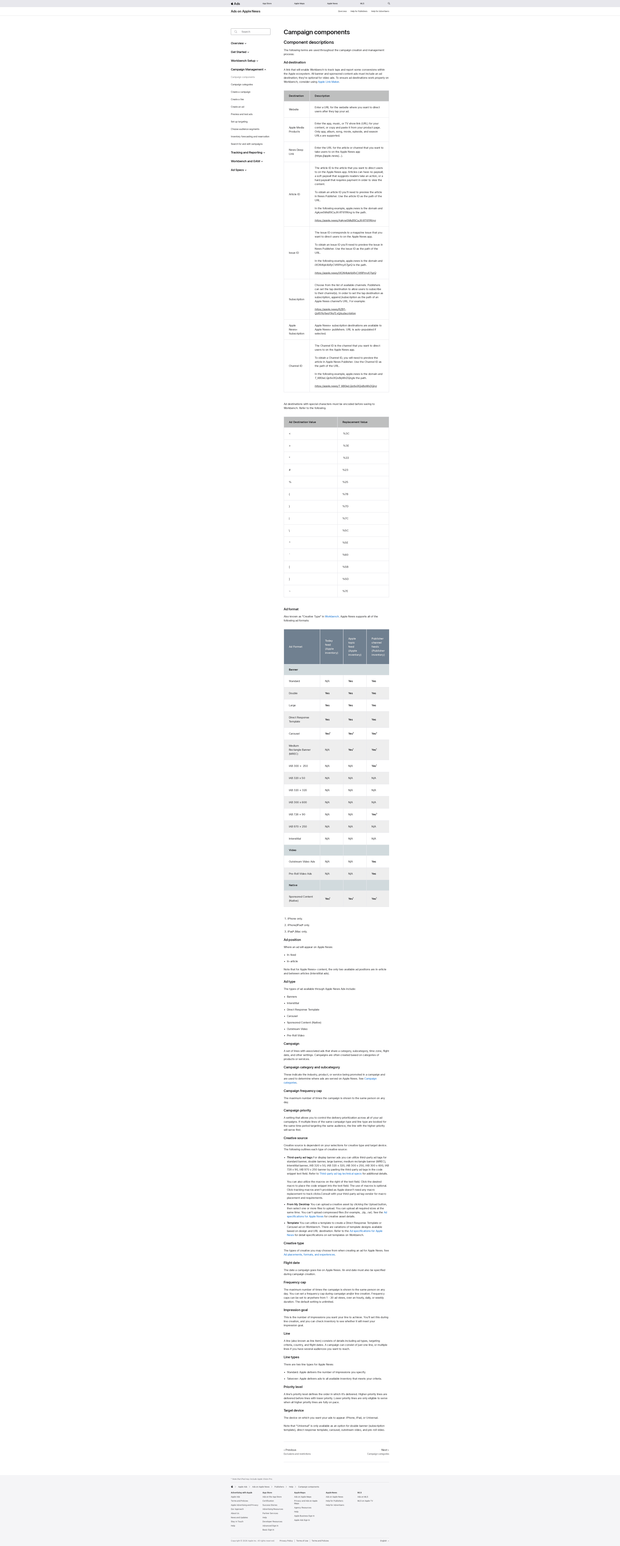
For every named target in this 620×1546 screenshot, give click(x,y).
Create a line (237, 99)
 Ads (235, 4)
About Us (235, 1513)
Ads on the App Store (272, 1497)
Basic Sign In (268, 1530)
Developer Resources (272, 1521)
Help (233, 1526)
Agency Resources (302, 1508)
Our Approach (237, 1509)
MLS (362, 3)
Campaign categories (242, 84)
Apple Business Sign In (304, 1516)
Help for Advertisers (380, 11)
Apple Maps (299, 3)
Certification (268, 1501)
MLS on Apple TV (365, 1501)
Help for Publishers (359, 11)
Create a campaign (240, 92)
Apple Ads (235, 1497)
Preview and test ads (242, 114)
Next (384, 1449)
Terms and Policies (239, 1501)
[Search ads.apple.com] (389, 3)
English (383, 1541)
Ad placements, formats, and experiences (309, 1254)
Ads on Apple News (245, 11)
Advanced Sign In (270, 1526)
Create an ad (237, 107)
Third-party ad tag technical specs (341, 1173)
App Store (267, 3)
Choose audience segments (245, 129)
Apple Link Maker (328, 81)
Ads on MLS (362, 1497)
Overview (342, 11)
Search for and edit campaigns (247, 144)
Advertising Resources (273, 1509)
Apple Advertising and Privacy (244, 1505)
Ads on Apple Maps (302, 1497)
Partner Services (270, 1513)
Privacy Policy (286, 1541)
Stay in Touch (237, 1521)
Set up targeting (239, 121)
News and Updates (239, 1517)
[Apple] (232, 1486)
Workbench (332, 616)
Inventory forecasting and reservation (250, 136)
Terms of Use (302, 1541)
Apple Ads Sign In (302, 1520)
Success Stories (270, 1505)
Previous (290, 1449)
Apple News (332, 3)
